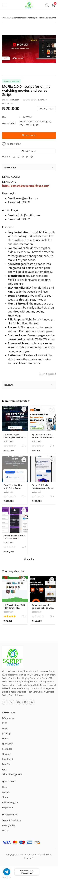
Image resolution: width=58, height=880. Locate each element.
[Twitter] (11, 702)
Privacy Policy (8, 825)
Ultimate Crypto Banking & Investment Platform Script (14, 437)
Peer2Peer (7, 748)
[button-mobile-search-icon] (47, 5)
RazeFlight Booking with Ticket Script (13, 486)
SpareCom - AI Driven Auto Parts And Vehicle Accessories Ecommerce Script (43, 438)
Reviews (8, 384)
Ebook (5, 738)
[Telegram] (25, 702)
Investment (7, 759)
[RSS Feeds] (31, 702)
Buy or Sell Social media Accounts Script (42, 486)
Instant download (12, 81)
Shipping (6, 753)
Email (4, 728)
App (4, 769)
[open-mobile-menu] (4, 5)
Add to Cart (30, 135)
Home (5, 787)
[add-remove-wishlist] (23, 409)
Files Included (8, 123)
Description (10, 167)
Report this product (47, 374)
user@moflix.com (27, 198)
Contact (5, 792)
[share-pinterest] (23, 156)
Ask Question (47, 109)
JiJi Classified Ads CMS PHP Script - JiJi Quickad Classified (14, 608)
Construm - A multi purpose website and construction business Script (42, 609)
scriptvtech (14, 99)
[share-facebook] (10, 156)
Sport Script (7, 743)
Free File (6, 764)
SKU (4, 116)
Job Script (6, 733)
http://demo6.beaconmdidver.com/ (25, 185)
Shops (5, 797)
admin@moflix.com (27, 215)
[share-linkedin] (27, 156)
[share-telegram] (32, 156)
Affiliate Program (10, 802)
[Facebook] (4, 702)
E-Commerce (8, 718)
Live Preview (30, 151)
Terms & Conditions (11, 820)
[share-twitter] (14, 156)
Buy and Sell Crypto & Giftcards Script (14, 537)
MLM (4, 723)
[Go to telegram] (6, 871)
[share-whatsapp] (18, 156)
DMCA (5, 830)
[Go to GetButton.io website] (6, 877)
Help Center (8, 807)
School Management (12, 774)
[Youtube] (18, 702)
